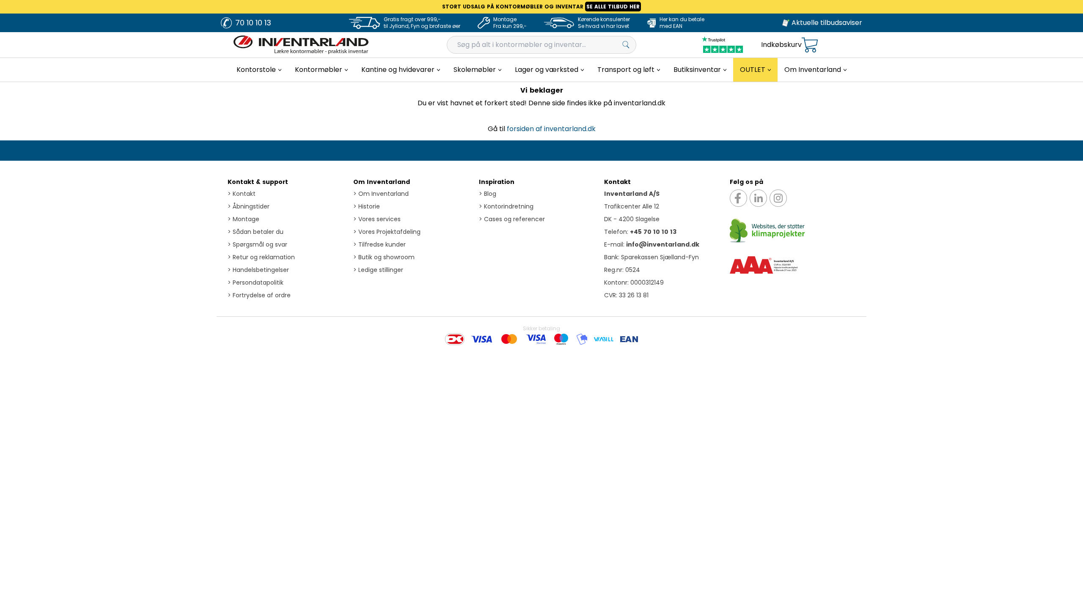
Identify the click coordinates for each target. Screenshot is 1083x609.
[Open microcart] (810, 45)
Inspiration (496, 182)
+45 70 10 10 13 (653, 232)
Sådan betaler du (255, 232)
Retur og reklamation (261, 257)
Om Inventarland (381, 182)
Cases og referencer (512, 219)
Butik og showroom (384, 257)
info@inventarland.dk (662, 244)
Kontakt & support (258, 182)
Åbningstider (248, 206)
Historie (366, 206)
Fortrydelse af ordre (259, 295)
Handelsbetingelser (258, 270)
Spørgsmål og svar (257, 244)
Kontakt (242, 193)
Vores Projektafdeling (387, 232)
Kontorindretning (506, 206)
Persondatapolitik (255, 282)
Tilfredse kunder (379, 244)
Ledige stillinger (378, 270)
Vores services (377, 219)
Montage (243, 219)
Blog (487, 193)
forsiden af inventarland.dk (551, 129)
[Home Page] (301, 45)
